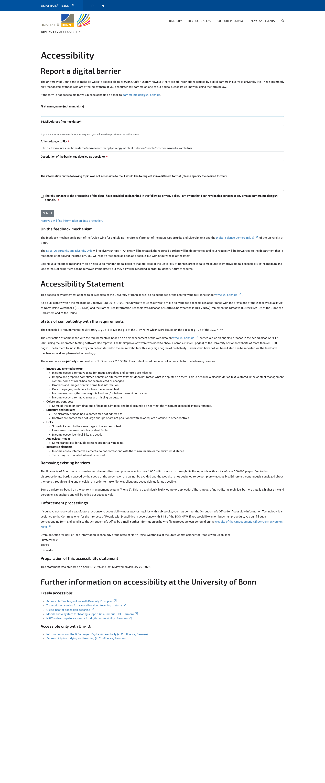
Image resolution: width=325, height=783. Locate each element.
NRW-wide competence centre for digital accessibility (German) (87, 618)
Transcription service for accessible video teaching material (84, 605)
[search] (281, 23)
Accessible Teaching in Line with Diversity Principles (79, 601)
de (93, 6)
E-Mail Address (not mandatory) (61, 121)
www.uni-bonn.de (226, 295)
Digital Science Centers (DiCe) (235, 237)
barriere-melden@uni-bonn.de (141, 95)
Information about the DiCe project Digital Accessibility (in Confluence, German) (97, 634)
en (102, 6)
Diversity (175, 20)
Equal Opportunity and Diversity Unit (69, 250)
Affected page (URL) (54, 141)
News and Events (263, 20)
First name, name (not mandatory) (62, 106)
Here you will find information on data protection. (72, 220)
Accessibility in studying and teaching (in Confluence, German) (86, 638)
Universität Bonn (55, 6)
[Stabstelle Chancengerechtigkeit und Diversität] (65, 20)
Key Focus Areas (199, 20)
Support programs (231, 20)
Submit (47, 213)
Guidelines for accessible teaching (68, 610)
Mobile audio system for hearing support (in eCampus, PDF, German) (90, 614)
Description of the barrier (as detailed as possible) (73, 156)
